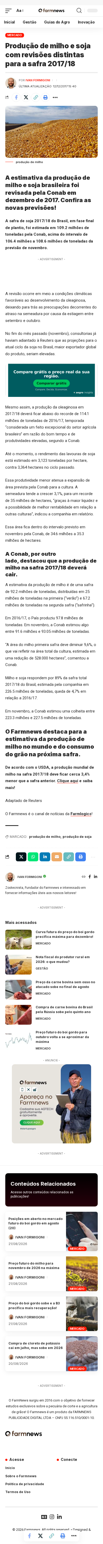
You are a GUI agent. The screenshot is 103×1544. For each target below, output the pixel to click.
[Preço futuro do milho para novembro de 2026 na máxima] (82, 1273)
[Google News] (44, 1516)
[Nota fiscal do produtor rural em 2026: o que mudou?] (18, 965)
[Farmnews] (51, 10)
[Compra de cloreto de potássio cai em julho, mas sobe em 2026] (82, 1353)
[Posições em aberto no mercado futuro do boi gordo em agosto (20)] (82, 1231)
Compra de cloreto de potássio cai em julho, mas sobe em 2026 (35, 1345)
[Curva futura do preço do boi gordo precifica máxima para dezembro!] (18, 939)
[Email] (57, 856)
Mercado (14, 35)
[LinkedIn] (95, 877)
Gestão (42, 968)
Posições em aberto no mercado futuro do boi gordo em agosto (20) (35, 1223)
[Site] (83, 877)
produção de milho (44, 837)
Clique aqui (67, 780)
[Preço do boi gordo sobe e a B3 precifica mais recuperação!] (82, 1313)
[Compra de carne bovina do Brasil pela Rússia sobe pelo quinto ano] (18, 1015)
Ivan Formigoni (38, 80)
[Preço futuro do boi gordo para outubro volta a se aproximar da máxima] (18, 1040)
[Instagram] (52, 1516)
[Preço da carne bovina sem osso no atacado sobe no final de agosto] (18, 990)
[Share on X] (25, 97)
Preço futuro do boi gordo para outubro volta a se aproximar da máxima (62, 1037)
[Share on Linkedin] (45, 856)
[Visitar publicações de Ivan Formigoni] (10, 83)
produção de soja (77, 837)
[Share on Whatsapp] (33, 856)
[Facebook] (89, 877)
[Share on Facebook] (16, 97)
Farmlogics (81, 813)
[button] (9, 10)
